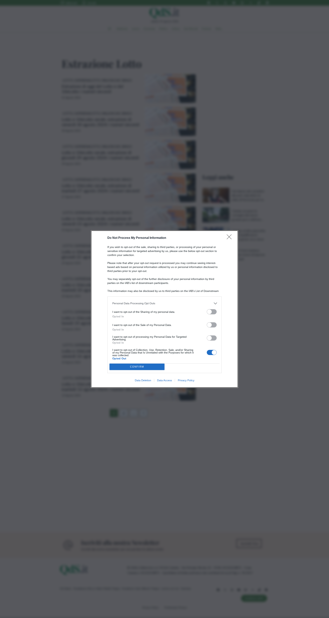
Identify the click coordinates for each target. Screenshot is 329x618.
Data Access (164, 380)
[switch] (212, 311)
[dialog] (164, 309)
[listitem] (164, 303)
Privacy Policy (186, 380)
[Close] (230, 238)
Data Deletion (143, 380)
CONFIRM (137, 366)
